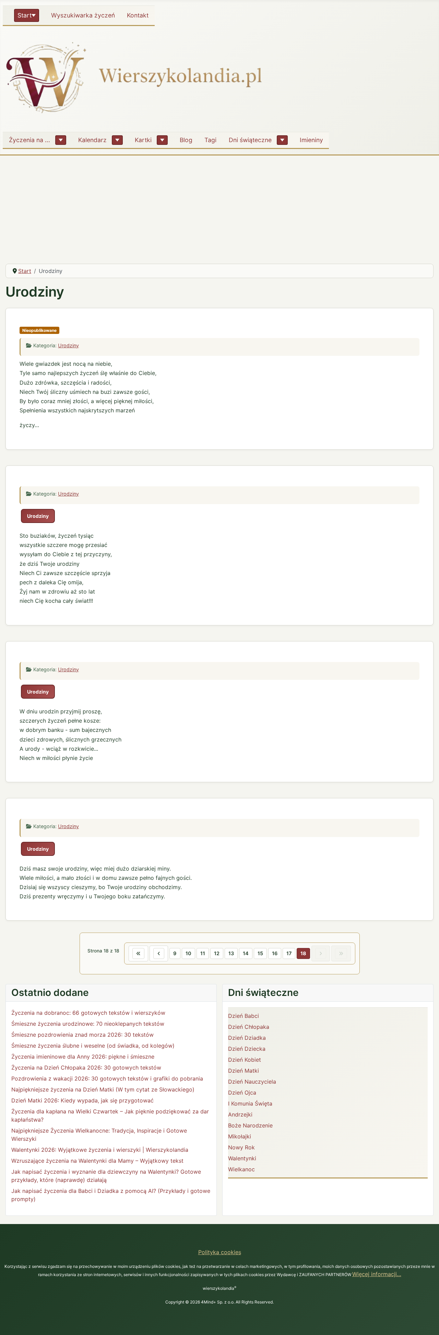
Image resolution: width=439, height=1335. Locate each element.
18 (303, 953)
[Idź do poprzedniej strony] (159, 953)
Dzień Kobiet (244, 1059)
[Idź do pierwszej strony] (138, 953)
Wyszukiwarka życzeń (83, 15)
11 (202, 953)
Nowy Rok (241, 1147)
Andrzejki (240, 1114)
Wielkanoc (241, 1169)
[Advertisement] (219, 207)
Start (24, 15)
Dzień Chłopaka (248, 1026)
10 (188, 953)
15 (260, 953)
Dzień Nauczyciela (252, 1081)
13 (231, 953)
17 (289, 953)
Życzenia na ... (29, 140)
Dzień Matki (243, 1070)
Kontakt (138, 15)
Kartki (143, 140)
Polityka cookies (219, 1252)
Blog (186, 140)
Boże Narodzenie (250, 1125)
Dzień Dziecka (246, 1048)
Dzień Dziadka (247, 1037)
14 (246, 953)
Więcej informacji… (376, 1274)
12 (217, 953)
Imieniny (311, 140)
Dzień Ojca (242, 1092)
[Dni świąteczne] (282, 140)
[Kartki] (162, 140)
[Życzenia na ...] (60, 140)
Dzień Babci (243, 1015)
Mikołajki (239, 1136)
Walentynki (242, 1158)
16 (274, 953)
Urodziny (68, 345)
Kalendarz (92, 140)
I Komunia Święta (250, 1103)
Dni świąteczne (250, 140)
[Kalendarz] (117, 140)
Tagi (210, 140)
